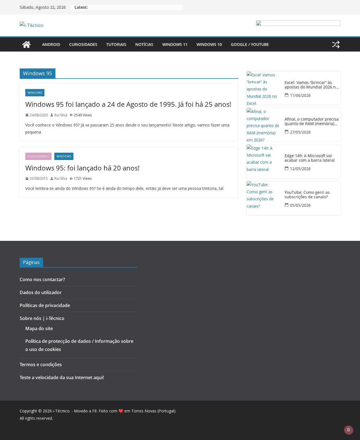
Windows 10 (209, 44)
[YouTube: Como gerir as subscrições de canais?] (263, 198)
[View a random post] (335, 44)
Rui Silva (61, 115)
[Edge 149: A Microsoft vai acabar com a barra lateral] (263, 161)
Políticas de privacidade (45, 305)
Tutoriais (116, 44)
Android (51, 44)
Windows (35, 93)
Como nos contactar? (42, 279)
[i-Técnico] (26, 44)
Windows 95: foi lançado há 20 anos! (82, 167)
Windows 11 (175, 44)
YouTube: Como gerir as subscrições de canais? (307, 195)
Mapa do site (39, 328)
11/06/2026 (300, 95)
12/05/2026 (300, 168)
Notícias (144, 44)
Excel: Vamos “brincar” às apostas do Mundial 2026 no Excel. (311, 85)
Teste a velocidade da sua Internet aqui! (62, 377)
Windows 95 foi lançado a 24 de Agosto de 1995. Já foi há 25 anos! (128, 104)
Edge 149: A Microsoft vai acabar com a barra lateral (310, 158)
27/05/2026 (300, 132)
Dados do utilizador (41, 292)
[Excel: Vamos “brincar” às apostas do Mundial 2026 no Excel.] (263, 88)
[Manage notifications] (348, 429)
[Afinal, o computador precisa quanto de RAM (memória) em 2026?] (263, 125)
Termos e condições (41, 364)
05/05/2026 (300, 205)
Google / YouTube (250, 44)
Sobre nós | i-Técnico (42, 318)
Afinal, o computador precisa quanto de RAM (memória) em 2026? (312, 121)
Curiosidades (83, 44)
